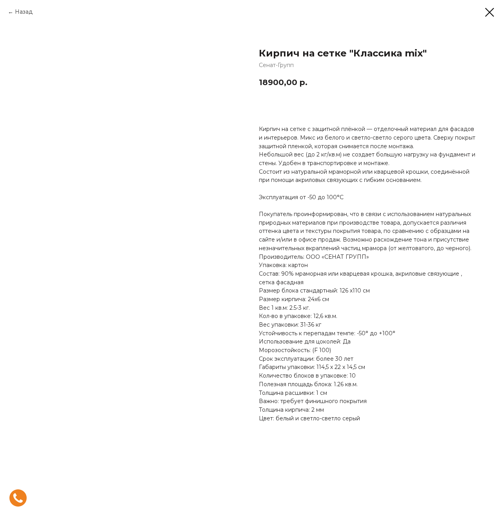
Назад (24, 11)
